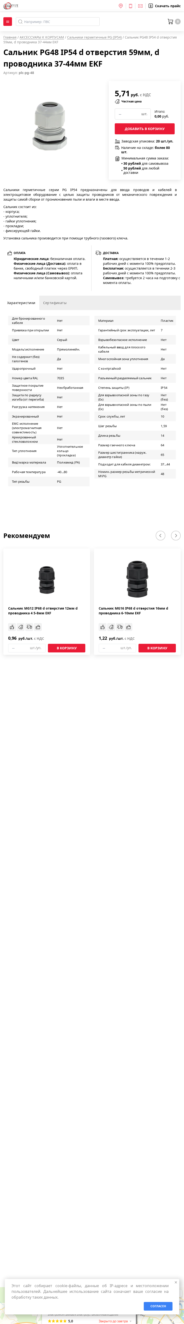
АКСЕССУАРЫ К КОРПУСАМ (42, 37)
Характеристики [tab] (21, 302)
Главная (10, 37)
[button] (160, 535)
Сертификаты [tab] (55, 302)
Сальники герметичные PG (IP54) (94, 37)
